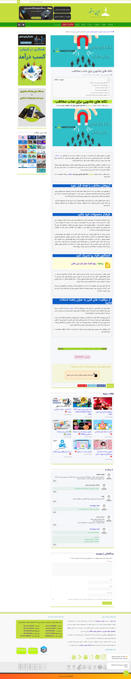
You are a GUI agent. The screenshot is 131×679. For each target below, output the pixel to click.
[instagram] (36, 2)
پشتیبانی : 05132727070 (82, 357)
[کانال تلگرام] (34, 2)
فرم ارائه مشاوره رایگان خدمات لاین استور (80, 375)
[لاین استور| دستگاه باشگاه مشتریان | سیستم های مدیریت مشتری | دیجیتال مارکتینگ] (98, 13)
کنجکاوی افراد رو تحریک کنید (101, 90)
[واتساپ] (32, 2)
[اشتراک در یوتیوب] (73, 657)
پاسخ (55, 481)
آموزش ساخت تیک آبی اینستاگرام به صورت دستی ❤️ (104, 454)
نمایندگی (83, 25)
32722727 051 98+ (50, 628)
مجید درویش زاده (95, 505)
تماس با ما (57, 25)
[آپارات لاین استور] (97, 657)
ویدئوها (77, 25)
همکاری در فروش (67, 24)
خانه (111, 32)
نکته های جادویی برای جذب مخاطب (99, 83)
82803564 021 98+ (25, 636)
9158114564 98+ (50, 631)
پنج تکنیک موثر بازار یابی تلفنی (83, 263)
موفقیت (71, 308)
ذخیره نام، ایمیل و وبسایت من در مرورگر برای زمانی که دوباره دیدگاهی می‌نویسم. (90, 599)
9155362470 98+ (27, 631)
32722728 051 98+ (28, 628)
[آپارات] (30, 2)
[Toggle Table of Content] (108, 80)
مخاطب (70, 174)
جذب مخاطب (58, 156)
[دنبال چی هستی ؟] (18, 1)
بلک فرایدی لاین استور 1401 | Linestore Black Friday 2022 (82, 412)
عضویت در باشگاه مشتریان (62, 17)
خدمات (90, 25)
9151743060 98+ (50, 633)
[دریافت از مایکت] (85, 657)
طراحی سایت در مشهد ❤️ (83, 451)
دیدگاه (110, 561)
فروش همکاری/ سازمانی (62, 10)
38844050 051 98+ (50, 626)
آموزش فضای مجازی (91, 32)
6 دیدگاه (95, 75)
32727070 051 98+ (28, 626)
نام (111, 579)
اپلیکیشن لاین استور (64, 676)
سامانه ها (111, 25)
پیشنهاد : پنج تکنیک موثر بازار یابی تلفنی (99, 92)
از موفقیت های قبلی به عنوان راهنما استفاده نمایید (97, 95)
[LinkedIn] (40, 2)
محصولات (97, 25)
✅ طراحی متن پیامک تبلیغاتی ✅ (64, 433)
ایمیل (110, 586)
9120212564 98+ (27, 633)
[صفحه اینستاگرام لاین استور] (103, 657)
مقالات (103, 25)
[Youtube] (38, 2)
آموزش (100, 32)
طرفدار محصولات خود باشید (101, 88)
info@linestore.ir (50, 636)
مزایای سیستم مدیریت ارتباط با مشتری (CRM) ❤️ (82, 433)
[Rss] (42, 2)
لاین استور (106, 32)
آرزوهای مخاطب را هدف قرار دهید (100, 85)
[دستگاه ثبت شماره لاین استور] (36, 13)
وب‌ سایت (109, 593)
